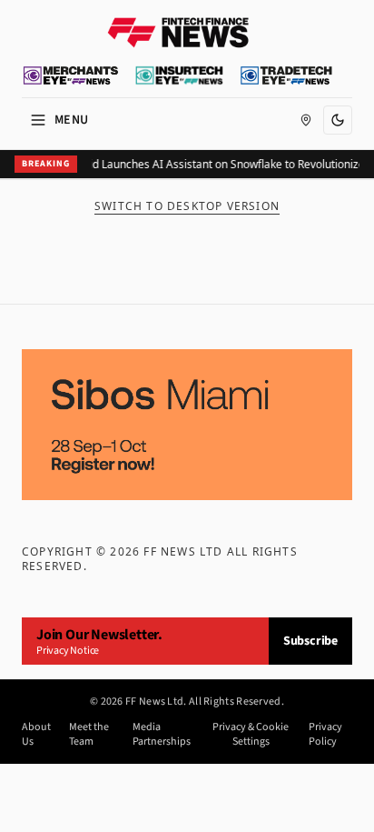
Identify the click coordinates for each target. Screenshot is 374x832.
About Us (36, 734)
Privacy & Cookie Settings (250, 734)
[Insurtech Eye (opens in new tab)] (179, 75)
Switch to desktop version (187, 206)
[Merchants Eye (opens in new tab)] (71, 75)
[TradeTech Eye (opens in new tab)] (286, 75)
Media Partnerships (162, 734)
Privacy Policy (325, 734)
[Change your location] (306, 120)
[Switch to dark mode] (337, 120)
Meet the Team (89, 734)
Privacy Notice (67, 650)
